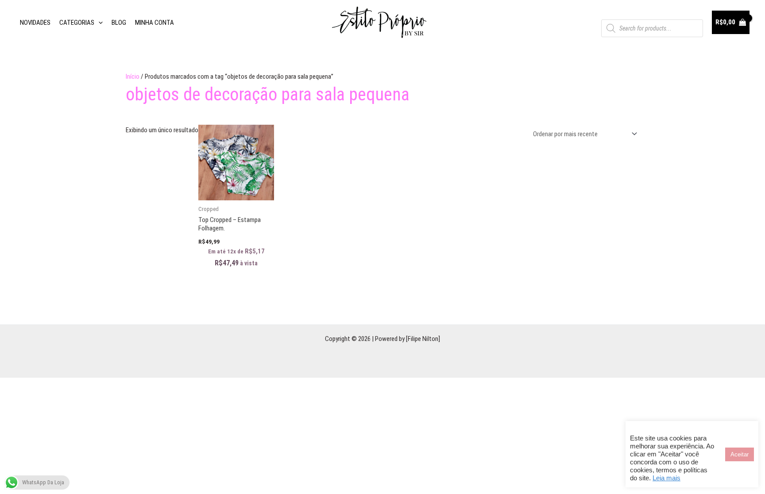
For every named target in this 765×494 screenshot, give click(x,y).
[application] (98, 22)
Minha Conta (154, 23)
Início (132, 76)
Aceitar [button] (739, 454)
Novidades (35, 23)
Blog (119, 23)
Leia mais (666, 478)
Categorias (76, 23)
